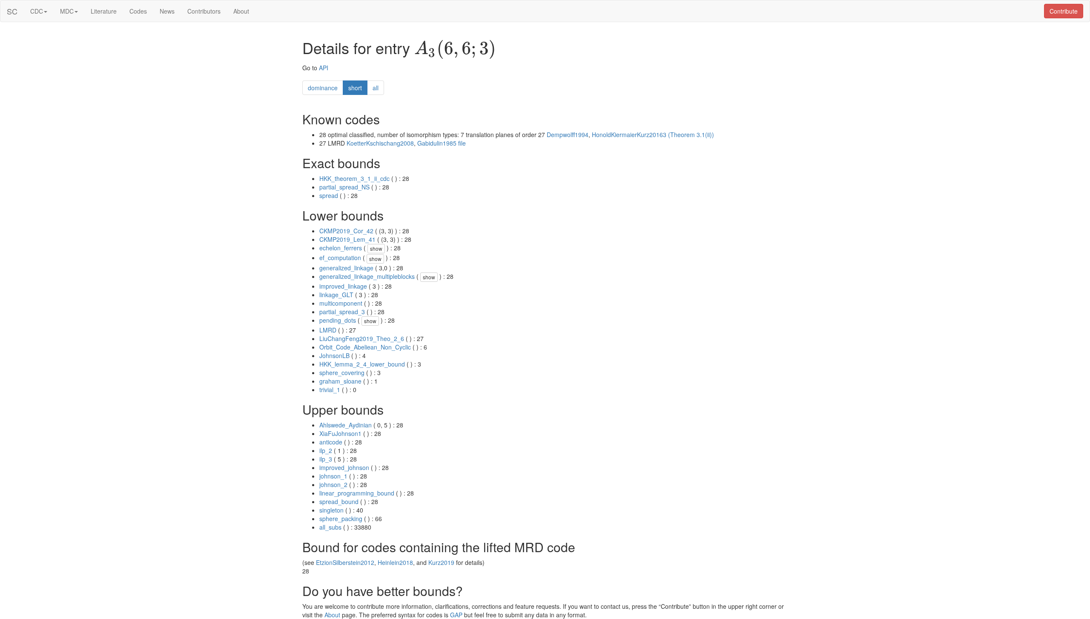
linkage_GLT (336, 294)
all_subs (330, 527)
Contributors (204, 11)
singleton (331, 510)
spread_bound (339, 501)
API (323, 67)
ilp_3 (325, 459)
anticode (330, 442)
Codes (138, 11)
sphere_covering (341, 372)
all (376, 87)
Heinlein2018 (395, 562)
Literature (104, 11)
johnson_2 (333, 484)
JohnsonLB (334, 355)
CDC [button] (36, 11)
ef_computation (340, 257)
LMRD (327, 330)
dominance (323, 87)
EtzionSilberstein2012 (345, 562)
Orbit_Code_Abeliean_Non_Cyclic (365, 347)
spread (328, 195)
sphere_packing (340, 518)
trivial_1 (329, 389)
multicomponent (340, 303)
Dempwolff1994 (567, 134)
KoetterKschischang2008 (380, 143)
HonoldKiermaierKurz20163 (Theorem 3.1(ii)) (653, 134)
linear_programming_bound (356, 493)
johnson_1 (333, 476)
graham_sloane (340, 381)
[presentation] (455, 49)
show (376, 248)
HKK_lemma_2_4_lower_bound (362, 364)
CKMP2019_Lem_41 (347, 239)
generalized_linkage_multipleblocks (367, 276)
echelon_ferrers (340, 248)
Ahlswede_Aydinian (345, 425)
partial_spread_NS (344, 187)
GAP (456, 614)
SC (12, 11)
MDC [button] (67, 11)
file (462, 143)
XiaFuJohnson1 (340, 433)
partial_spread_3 (342, 311)
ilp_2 (325, 450)
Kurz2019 (441, 562)
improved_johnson (344, 467)
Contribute (1064, 11)
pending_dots (337, 320)
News (167, 11)
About (241, 11)
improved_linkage (343, 286)
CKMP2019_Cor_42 (346, 230)
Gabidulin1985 (436, 143)
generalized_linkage (346, 268)
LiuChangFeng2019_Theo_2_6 (361, 338)
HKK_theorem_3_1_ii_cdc (354, 178)
